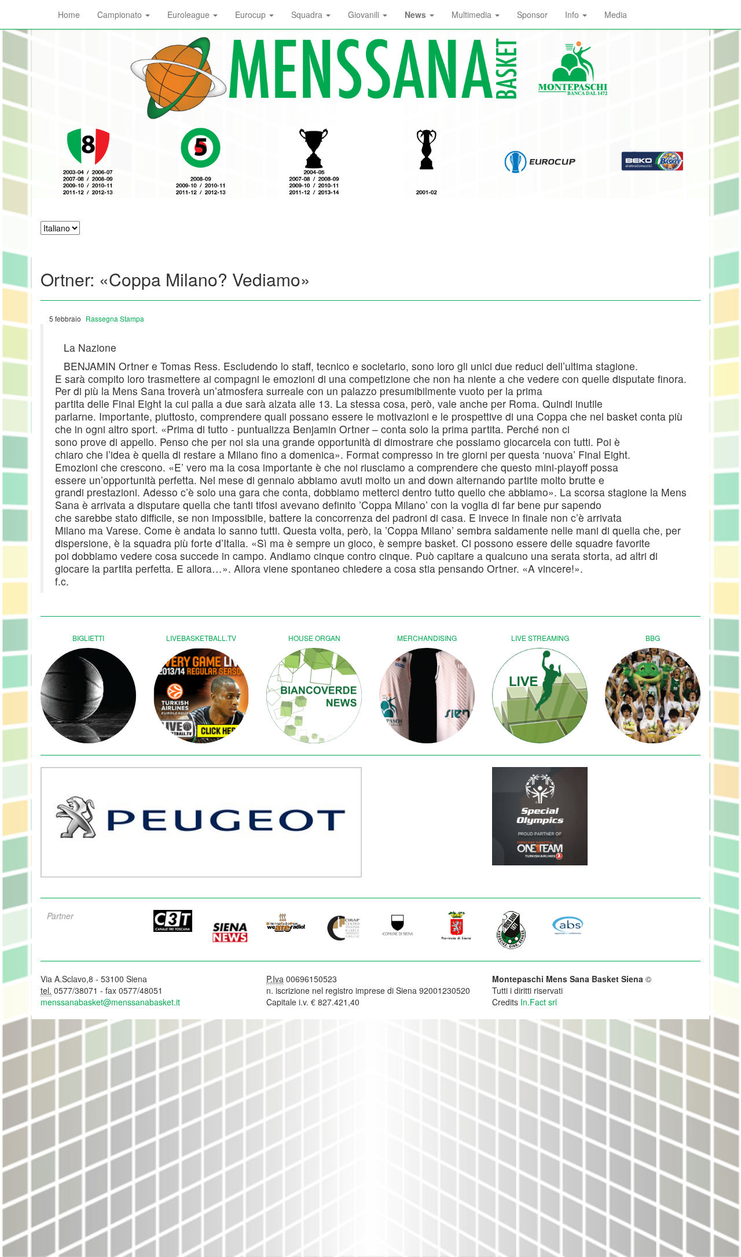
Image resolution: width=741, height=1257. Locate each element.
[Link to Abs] (568, 925)
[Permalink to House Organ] (314, 695)
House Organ (314, 638)
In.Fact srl (538, 1002)
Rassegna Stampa (115, 318)
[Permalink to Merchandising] (427, 695)
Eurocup (251, 14)
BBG (652, 638)
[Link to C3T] (173, 921)
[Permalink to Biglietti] (88, 695)
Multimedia (473, 14)
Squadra (308, 14)
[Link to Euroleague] (540, 162)
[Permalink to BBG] (652, 695)
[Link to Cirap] (342, 927)
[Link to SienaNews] (230, 928)
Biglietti (88, 638)
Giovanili (364, 14)
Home (69, 14)
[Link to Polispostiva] (511, 929)
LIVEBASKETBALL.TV (201, 638)
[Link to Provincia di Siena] (455, 925)
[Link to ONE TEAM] (540, 816)
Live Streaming (540, 638)
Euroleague (189, 14)
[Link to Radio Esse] (286, 922)
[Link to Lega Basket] (652, 162)
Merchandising (427, 638)
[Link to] (201, 822)
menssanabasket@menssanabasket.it (110, 1002)
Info (573, 14)
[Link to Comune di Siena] (399, 925)
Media (615, 14)
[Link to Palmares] (88, 162)
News (416, 14)
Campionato (120, 14)
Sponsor (532, 14)
